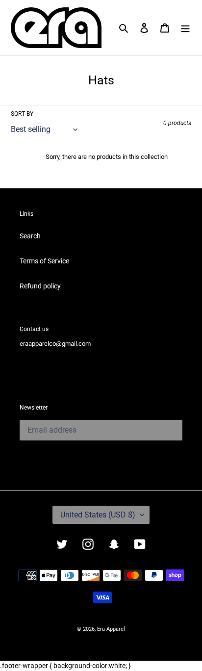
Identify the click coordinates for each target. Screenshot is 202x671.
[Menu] (185, 28)
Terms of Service (44, 261)
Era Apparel (111, 629)
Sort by (22, 113)
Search (30, 236)
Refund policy (40, 286)
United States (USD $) (97, 514)
